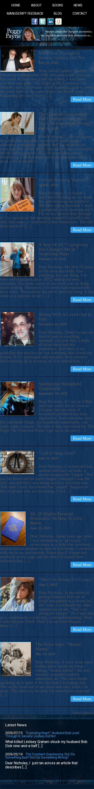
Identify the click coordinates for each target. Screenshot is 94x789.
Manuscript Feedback (25, 13)
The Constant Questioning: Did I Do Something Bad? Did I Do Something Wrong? (65, 118)
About (36, 5)
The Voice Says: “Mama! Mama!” (58, 646)
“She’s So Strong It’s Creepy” (66, 579)
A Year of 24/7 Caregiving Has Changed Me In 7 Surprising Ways (63, 249)
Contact (80, 13)
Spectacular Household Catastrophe (60, 386)
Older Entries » (83, 713)
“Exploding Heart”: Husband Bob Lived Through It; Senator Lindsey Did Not (65, 53)
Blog (58, 13)
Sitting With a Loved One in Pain (65, 316)
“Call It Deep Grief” (57, 453)
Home (15, 5)
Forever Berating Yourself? (64, 179)
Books (57, 5)
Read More (82, 99)
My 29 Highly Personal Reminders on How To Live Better (56, 518)
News (78, 5)
